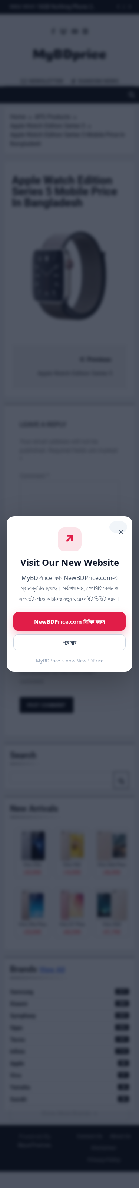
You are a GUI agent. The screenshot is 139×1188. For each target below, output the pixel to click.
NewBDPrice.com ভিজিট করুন (69, 621)
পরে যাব (69, 642)
